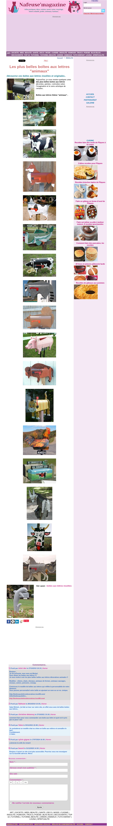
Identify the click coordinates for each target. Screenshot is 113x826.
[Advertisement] (56, 34)
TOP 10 (27, 55)
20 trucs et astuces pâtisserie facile (90, 264)
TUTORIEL (35, 55)
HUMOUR (72, 53)
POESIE (87, 53)
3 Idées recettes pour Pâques (90, 163)
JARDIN (60, 55)
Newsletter (12, 824)
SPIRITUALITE (98, 55)
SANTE (35, 53)
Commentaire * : (16, 780)
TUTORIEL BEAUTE (48, 55)
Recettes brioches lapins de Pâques (90, 182)
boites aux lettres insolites (59, 586)
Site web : (13, 774)
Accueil (60, 58)
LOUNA (89, 55)
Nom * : (12, 762)
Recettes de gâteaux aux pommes (90, 283)
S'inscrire (87, 13)
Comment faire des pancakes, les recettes (90, 244)
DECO (42, 53)
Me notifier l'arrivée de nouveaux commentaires (33, 803)
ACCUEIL (90, 94)
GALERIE (90, 103)
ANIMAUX (68, 55)
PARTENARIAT (90, 100)
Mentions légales (42, 824)
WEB (22, 53)
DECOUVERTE (17, 55)
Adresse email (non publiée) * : (23, 768)
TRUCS (80, 53)
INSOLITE (63, 53)
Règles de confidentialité (64, 824)
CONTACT (90, 97)
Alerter (45, 668)
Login (85, 2)
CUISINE (55, 53)
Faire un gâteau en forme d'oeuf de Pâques (90, 202)
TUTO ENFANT (79, 55)
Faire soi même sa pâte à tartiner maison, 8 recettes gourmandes (90, 223)
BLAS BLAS (96, 53)
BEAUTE (28, 53)
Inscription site (26, 824)
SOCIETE (15, 53)
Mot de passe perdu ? (97, 13)
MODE (48, 53)
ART (8, 53)
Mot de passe (88, 8)
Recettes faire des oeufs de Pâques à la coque (90, 143)
